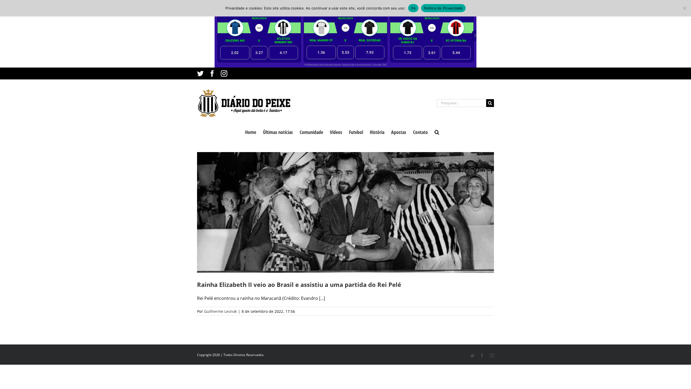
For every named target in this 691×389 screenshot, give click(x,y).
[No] (684, 8)
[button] (437, 131)
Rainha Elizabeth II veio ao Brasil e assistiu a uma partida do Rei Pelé (299, 284)
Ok (413, 8)
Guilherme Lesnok (220, 311)
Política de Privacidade (443, 8)
